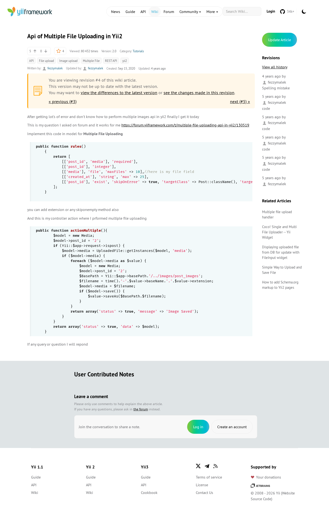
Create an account (232, 426)
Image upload (68, 61)
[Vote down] (46, 51)
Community (189, 11)
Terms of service (209, 477)
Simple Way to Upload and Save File (282, 270)
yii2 (124, 61)
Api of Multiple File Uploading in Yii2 (74, 36)
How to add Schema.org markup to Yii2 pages (280, 285)
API (143, 11)
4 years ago (271, 76)
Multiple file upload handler (277, 214)
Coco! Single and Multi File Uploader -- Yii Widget (279, 232)
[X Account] (198, 466)
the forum (140, 409)
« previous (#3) (63, 101)
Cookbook (149, 492)
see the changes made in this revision (199, 92)
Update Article (279, 39)
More (211, 11)
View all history (274, 67)
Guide (130, 11)
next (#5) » (240, 101)
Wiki (154, 11)
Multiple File (91, 61)
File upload (46, 61)
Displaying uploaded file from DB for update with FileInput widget (280, 252)
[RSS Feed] (215, 466)
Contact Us (204, 492)
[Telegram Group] (206, 466)
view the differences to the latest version (119, 92)
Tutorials (138, 51)
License (202, 484)
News (115, 11)
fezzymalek (55, 68)
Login (271, 11)
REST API (111, 61)
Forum (169, 11)
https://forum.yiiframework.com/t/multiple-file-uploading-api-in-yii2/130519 (185, 125)
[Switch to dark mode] (304, 11)
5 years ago (271, 96)
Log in (198, 426)
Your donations (268, 477)
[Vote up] (35, 51)
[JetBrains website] (260, 485)
